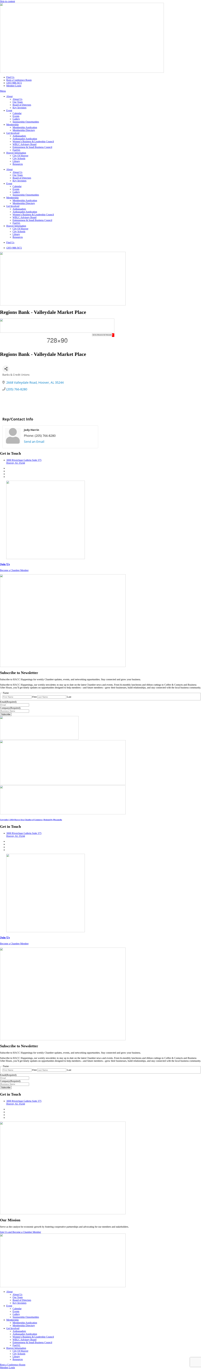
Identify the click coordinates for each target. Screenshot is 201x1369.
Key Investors (19, 107)
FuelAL (16, 150)
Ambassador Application (25, 138)
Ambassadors (19, 136)
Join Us (5, 564)
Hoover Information (16, 152)
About (9, 96)
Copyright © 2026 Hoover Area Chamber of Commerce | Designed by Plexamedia (31, 820)
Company (10, 708)
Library (16, 161)
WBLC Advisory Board (24, 144)
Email (8, 701)
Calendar (17, 113)
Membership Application (25, 127)
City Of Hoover (20, 155)
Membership (12, 124)
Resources (18, 164)
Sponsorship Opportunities (26, 121)
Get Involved (12, 133)
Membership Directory (24, 130)
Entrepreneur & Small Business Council (32, 147)
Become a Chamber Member (14, 570)
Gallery (16, 119)
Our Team (18, 102)
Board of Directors (22, 104)
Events (16, 116)
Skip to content (7, 1)
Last (69, 696)
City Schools (19, 158)
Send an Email (34, 441)
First (34, 696)
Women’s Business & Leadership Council (33, 141)
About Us (17, 99)
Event (9, 110)
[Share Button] (5, 368)
